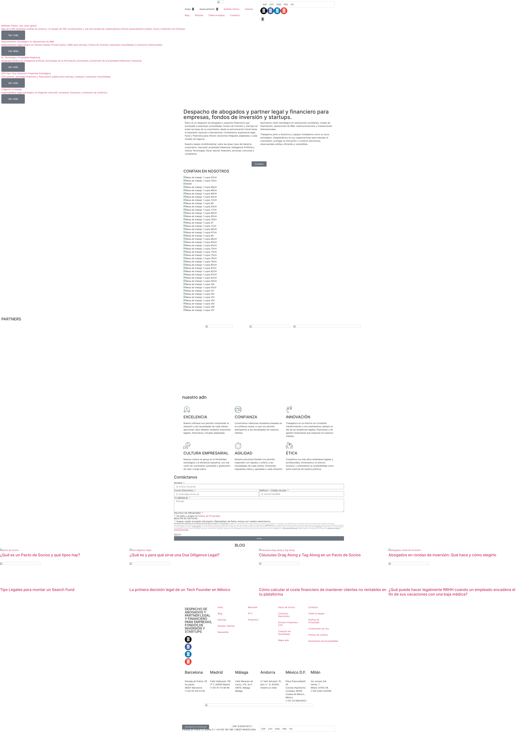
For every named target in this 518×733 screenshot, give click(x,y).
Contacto (235, 15)
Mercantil (252, 607)
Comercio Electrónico (284, 615)
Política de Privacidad (209, 516)
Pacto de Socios (286, 607)
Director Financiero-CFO (288, 623)
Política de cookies (318, 634)
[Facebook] (270, 10)
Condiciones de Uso (318, 628)
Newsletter (223, 632)
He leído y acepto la (198, 516)
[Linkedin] (277, 10)
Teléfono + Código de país (273, 490)
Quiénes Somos (231, 9)
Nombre (178, 483)
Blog (187, 15)
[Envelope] (284, 10)
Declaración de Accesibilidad (320, 641)
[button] (262, 19)
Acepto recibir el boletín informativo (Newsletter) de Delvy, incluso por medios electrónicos (223, 521)
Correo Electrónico (184, 490)
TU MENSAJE (181, 498)
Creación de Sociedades (284, 632)
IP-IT (250, 613)
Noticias (199, 15)
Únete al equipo (217, 15)
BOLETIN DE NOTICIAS (185, 518)
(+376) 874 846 (268, 692)
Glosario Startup (226, 626)
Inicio (220, 607)
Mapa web (283, 640)
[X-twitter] (263, 10)
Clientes (249, 9)
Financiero (253, 619)
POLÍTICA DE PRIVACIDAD (187, 513)
